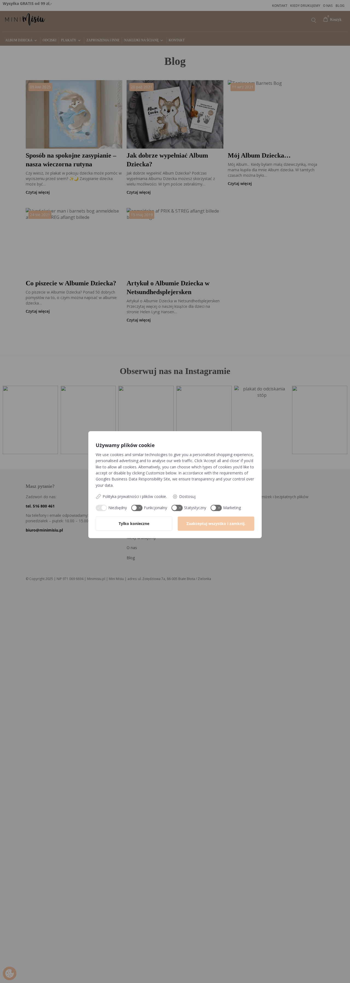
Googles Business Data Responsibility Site (133, 479)
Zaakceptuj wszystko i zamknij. (216, 523)
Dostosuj (187, 496)
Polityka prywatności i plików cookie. (135, 496)
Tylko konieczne (134, 523)
